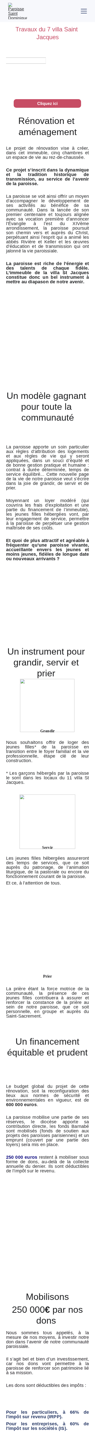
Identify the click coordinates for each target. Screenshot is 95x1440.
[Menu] (84, 11)
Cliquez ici (47, 103)
